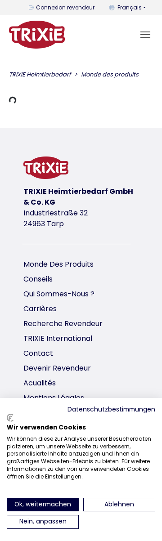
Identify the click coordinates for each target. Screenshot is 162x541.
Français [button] (129, 7)
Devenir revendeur (57, 368)
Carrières (40, 309)
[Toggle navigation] (145, 34)
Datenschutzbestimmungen (111, 409)
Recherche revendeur (63, 323)
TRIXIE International (57, 338)
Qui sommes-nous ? (58, 294)
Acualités (39, 383)
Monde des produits (58, 264)
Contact (38, 353)
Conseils (38, 279)
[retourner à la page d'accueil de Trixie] (37, 35)
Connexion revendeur (65, 7)
